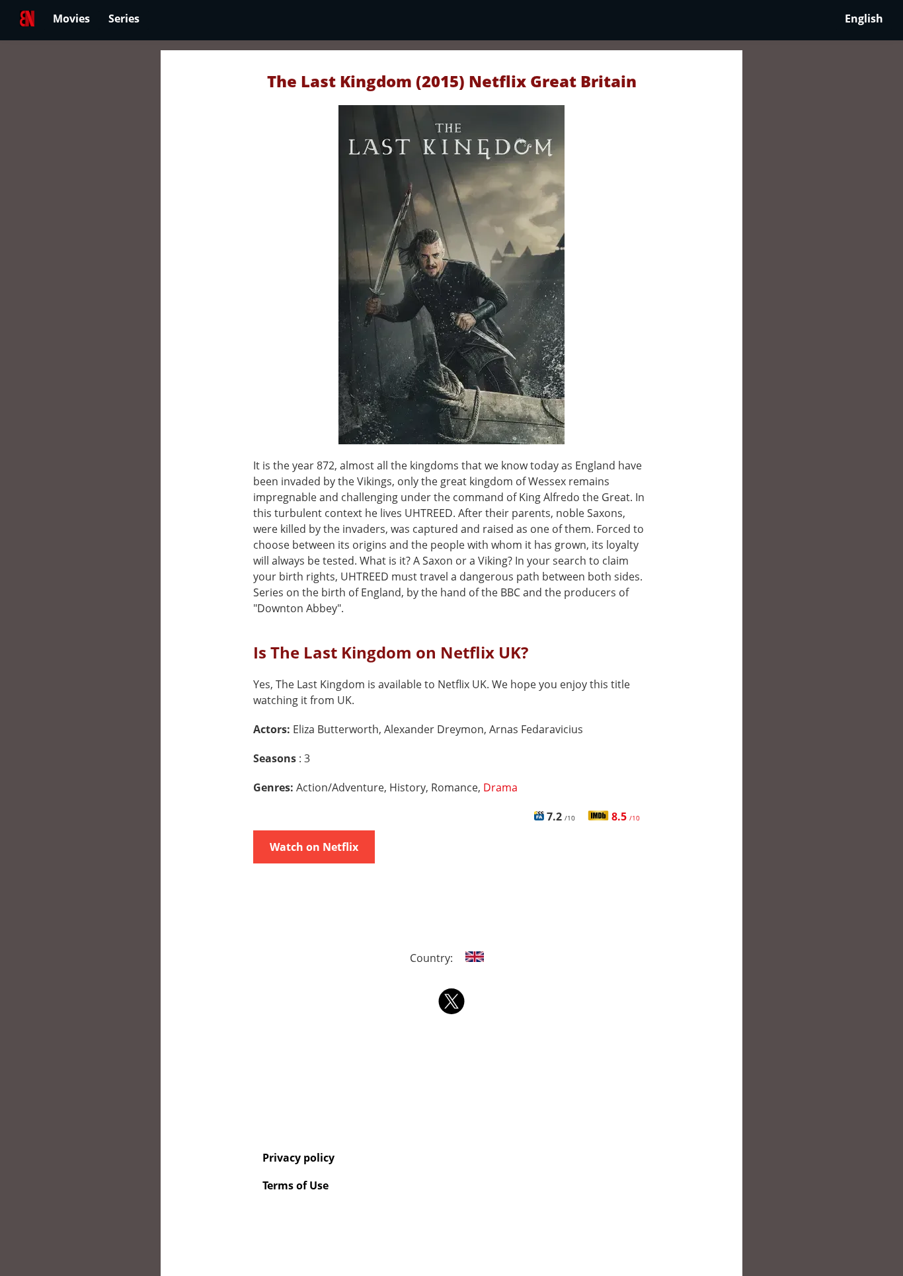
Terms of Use (295, 1185)
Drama (500, 787)
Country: (432, 958)
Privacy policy (298, 1157)
